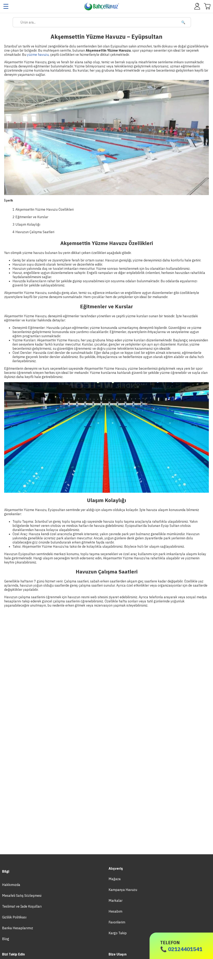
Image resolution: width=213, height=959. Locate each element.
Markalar (116, 900)
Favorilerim (117, 922)
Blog (5, 939)
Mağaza (115, 879)
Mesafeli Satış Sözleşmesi (21, 895)
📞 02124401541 (181, 946)
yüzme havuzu (38, 54)
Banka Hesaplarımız (17, 928)
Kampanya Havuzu (123, 890)
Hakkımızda (11, 885)
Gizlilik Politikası (14, 917)
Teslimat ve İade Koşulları (22, 906)
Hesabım (115, 911)
